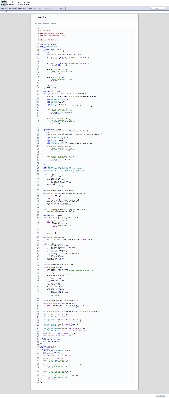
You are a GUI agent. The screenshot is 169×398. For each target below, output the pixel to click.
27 (37, 54)
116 (37, 175)
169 (37, 217)
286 (37, 311)
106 (37, 168)
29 (37, 57)
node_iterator (53, 93)
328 (37, 365)
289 (37, 316)
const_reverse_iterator (56, 172)
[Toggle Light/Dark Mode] (167, 8)
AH (6, 12)
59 (37, 102)
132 (37, 190)
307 (37, 341)
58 (37, 101)
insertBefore (52, 194)
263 (37, 300)
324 (37, 358)
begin (64, 219)
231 (37, 267)
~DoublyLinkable (55, 355)
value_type (55, 101)
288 (37, 314)
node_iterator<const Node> (71, 168)
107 (37, 170)
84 (37, 137)
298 (37, 330)
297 (37, 329)
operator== (54, 63)
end (55, 220)
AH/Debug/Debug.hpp (55, 33)
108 (37, 172)
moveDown (50, 267)
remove (49, 244)
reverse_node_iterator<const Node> (80, 172)
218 (37, 264)
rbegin (59, 324)
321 (37, 354)
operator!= (54, 57)
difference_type (57, 99)
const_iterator (53, 168)
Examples (62, 8)
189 (37, 238)
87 (37, 142)
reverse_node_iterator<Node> (73, 170)
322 (37, 355)
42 (37, 77)
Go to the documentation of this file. (45, 23)
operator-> (56, 77)
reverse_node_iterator (56, 131)
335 (37, 376)
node (68, 54)
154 (37, 209)
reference (54, 104)
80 (37, 131)
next (49, 352)
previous (51, 354)
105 (37, 167)
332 (37, 371)
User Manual (12, 8)
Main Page (4, 8)
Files (54, 8)
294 (37, 324)
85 (37, 139)
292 (37, 321)
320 (37, 352)
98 (37, 156)
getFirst (51, 333)
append (49, 175)
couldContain (52, 303)
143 (37, 194)
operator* (55, 70)
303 (37, 335)
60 (37, 104)
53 (37, 93)
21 (37, 46)
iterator (51, 167)
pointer (54, 102)
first (52, 176)
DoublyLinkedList (51, 46)
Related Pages (22, 8)
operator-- (62, 118)
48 (37, 87)
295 (37, 325)
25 (37, 51)
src (2, 12)
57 (37, 99)
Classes (47, 8)
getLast (51, 335)
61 (37, 106)
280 (37, 303)
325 (37, 360)
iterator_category (58, 106)
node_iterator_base (55, 51)
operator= (59, 365)
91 (37, 146)
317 (37, 347)
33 (37, 63)
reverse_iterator (54, 170)
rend (58, 325)
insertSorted (52, 217)
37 (37, 70)
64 (37, 109)
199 (37, 244)
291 (37, 319)
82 (37, 134)
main (28, 2)
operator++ (62, 109)
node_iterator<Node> (64, 167)
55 (37, 96)
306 (37, 340)
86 (37, 140)
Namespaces (37, 8)
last (61, 179)
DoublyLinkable (50, 347)
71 (37, 118)
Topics (30, 8)
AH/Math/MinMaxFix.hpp (56, 35)
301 (37, 333)
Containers (13, 12)
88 (37, 143)
